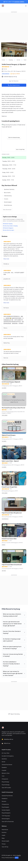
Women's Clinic (6, 773)
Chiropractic (5, 779)
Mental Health (5, 841)
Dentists (4, 801)
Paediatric (4, 767)
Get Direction (14, 81)
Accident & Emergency (8, 756)
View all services (7, 209)
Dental (18, 60)
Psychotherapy (6, 784)
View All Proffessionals (8, 821)
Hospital (4, 770)
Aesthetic (4, 759)
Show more (6, 259)
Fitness (4, 844)
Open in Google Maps (20, 149)
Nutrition (4, 832)
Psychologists (5, 807)
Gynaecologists (6, 810)
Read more (4, 116)
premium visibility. (19, 1)
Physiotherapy (5, 782)
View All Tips (5, 846)
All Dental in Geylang (7, 223)
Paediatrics (4, 798)
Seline (16, 857)
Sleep (3, 838)
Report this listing (15, 714)
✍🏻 (6, 743)
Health (3, 835)
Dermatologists (6, 818)
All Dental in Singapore (8, 228)
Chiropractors (5, 804)
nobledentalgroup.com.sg (10, 76)
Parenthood (5, 829)
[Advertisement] (14, 27)
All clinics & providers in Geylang (10, 225)
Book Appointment (15, 85)
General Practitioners (7, 795)
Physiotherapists (6, 813)
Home (3, 60)
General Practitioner (7, 764)
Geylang (11, 60)
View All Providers (6, 787)
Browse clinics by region (8, 230)
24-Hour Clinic (5, 753)
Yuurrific (19, 855)
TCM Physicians (6, 815)
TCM (3, 776)
